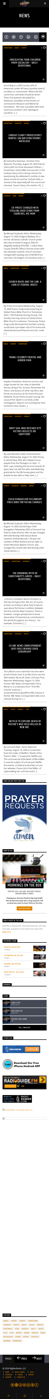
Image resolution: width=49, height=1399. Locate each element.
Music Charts (20, 1372)
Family (27, 416)
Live (12, 1333)
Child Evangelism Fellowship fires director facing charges (24, 501)
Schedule (8, 1374)
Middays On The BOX (12, 947)
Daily (17, 48)
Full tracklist (24, 1027)
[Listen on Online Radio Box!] (25, 1049)
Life (27, 709)
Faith (24, 48)
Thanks (7, 1341)
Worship (17, 1341)
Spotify (35, 1337)
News (21, 196)
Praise (35, 1333)
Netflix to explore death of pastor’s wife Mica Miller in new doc (24, 724)
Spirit (26, 1337)
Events (20, 1374)
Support (8, 1377)
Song (18, 1337)
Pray (43, 1333)
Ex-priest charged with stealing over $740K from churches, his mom (24, 211)
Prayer (31, 1374)
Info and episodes (24, 908)
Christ (13, 344)
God (14, 196)
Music (19, 1333)
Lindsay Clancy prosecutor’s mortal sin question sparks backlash (25, 138)
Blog (32, 1372)
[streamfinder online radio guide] (25, 1109)
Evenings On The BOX (12, 963)
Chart (14, 1321)
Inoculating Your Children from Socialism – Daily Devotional (25, 63)
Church (18, 123)
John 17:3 (7, 932)
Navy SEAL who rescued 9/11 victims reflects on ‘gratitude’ (25, 431)
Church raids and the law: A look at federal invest (25, 283)
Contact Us (21, 1377)
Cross (26, 123)
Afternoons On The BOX (13, 955)
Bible (6, 268)
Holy (33, 1329)
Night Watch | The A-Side (14, 972)
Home (7, 1372)
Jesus (40, 1329)
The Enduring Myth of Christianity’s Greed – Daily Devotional (24, 576)
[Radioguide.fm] (25, 1082)
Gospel (24, 486)
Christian (8, 48)
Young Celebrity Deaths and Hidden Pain (25, 359)
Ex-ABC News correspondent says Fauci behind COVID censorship (25, 649)
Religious (8, 1337)
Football (8, 1329)
